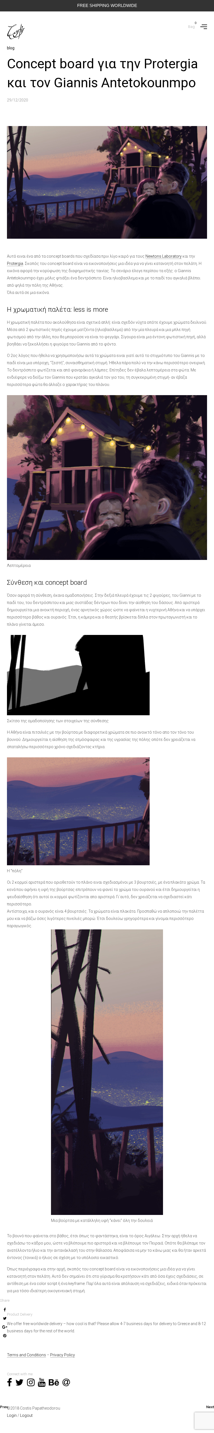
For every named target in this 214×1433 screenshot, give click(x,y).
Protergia (15, 263)
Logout (26, 1415)
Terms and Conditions (26, 1355)
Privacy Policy (62, 1355)
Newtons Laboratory (163, 256)
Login (12, 1415)
